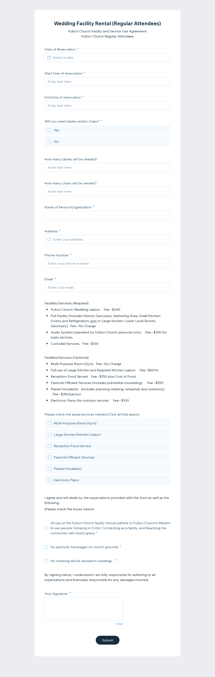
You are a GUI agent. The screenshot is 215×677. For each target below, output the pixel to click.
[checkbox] (107, 130)
